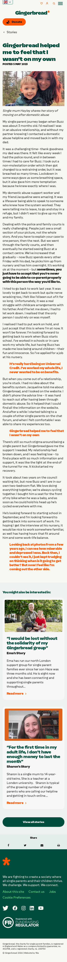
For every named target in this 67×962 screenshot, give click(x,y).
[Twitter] (5, 908)
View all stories (33, 822)
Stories (12, 32)
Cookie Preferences (17, 897)
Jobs (52, 892)
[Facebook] (15, 908)
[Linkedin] (32, 908)
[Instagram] (23, 908)
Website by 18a (31, 953)
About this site (13, 892)
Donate (17, 21)
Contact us (36, 892)
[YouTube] (41, 908)
